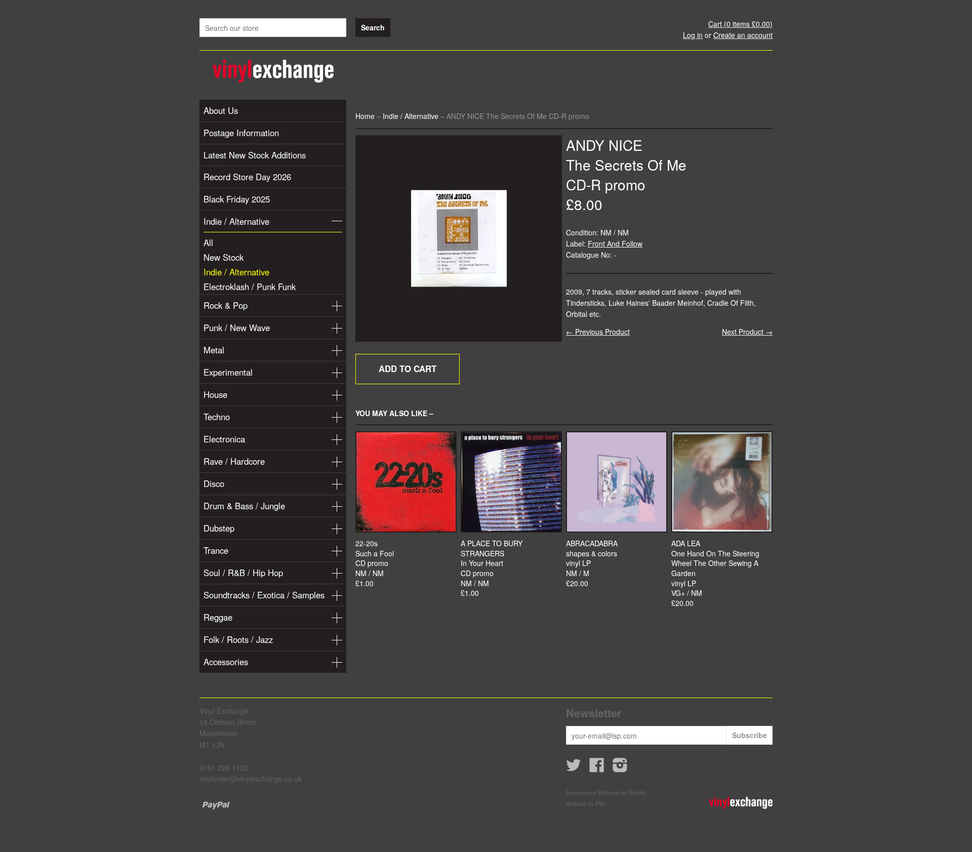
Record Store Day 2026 (247, 177)
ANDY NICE (604, 145)
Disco (214, 483)
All (208, 242)
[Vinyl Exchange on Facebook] (596, 768)
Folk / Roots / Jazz (238, 639)
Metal (214, 350)
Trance (216, 550)
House (215, 394)
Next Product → (747, 332)
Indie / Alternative (236, 221)
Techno (217, 417)
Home (365, 116)
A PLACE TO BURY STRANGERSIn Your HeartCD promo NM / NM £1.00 (491, 568)
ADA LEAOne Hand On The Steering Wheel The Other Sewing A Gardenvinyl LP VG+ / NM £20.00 (715, 573)
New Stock (224, 257)
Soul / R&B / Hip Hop (243, 572)
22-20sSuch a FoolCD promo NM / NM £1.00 (374, 563)
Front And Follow (615, 243)
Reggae (218, 617)
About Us (221, 110)
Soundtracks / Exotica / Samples (264, 595)
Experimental (228, 372)
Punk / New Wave (237, 327)
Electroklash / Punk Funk (250, 286)
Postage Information (241, 133)
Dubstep (219, 528)
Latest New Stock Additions (255, 155)
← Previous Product (598, 332)
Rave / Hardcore (234, 461)
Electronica (224, 439)
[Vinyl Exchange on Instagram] (620, 768)
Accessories (226, 662)
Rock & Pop (226, 305)
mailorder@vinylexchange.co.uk (250, 779)
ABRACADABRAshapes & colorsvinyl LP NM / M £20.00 (592, 563)
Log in (693, 35)
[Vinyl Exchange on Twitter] (573, 768)
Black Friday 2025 (237, 199)
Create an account (743, 35)
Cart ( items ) (740, 24)
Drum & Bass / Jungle (244, 506)
